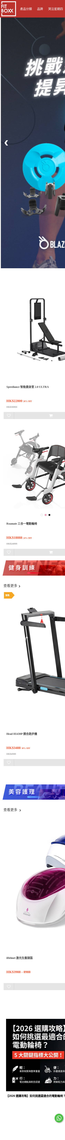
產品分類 (26, 9)
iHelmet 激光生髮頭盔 (19, 957)
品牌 (40, 9)
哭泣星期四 (55, 9)
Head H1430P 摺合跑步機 (21, 733)
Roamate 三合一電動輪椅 (21, 523)
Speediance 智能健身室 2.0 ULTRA (27, 386)
